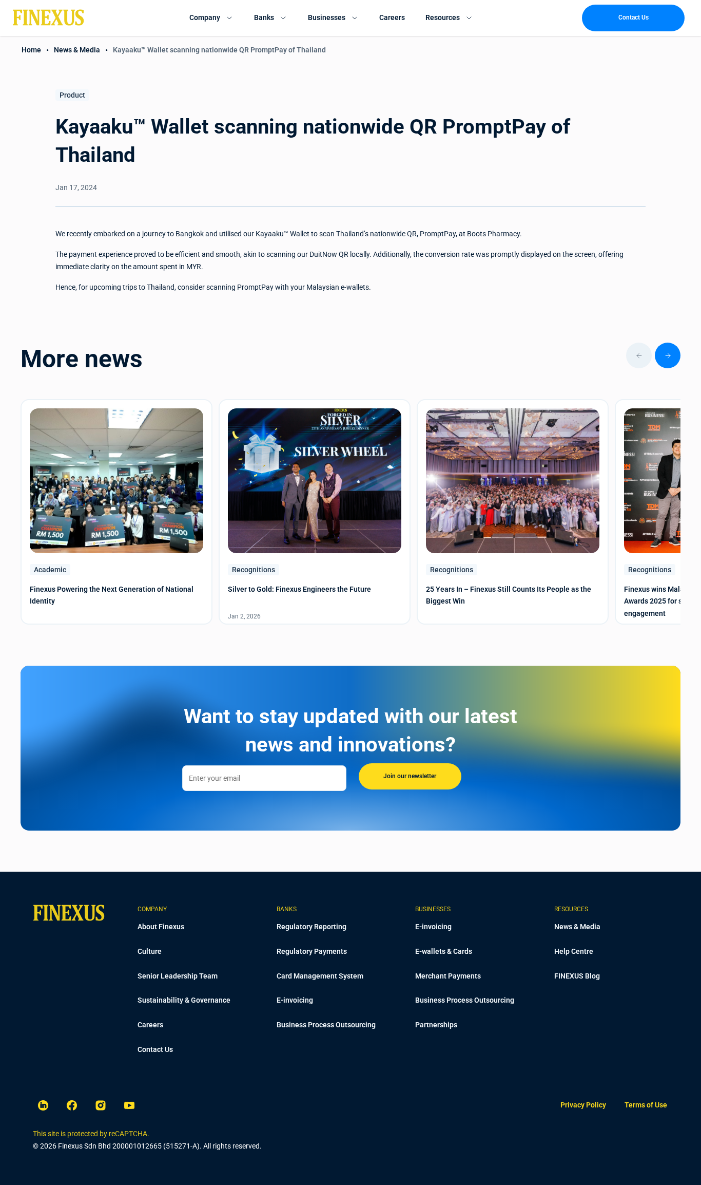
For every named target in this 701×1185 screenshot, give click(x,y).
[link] (583, 1105)
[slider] (350, 355)
